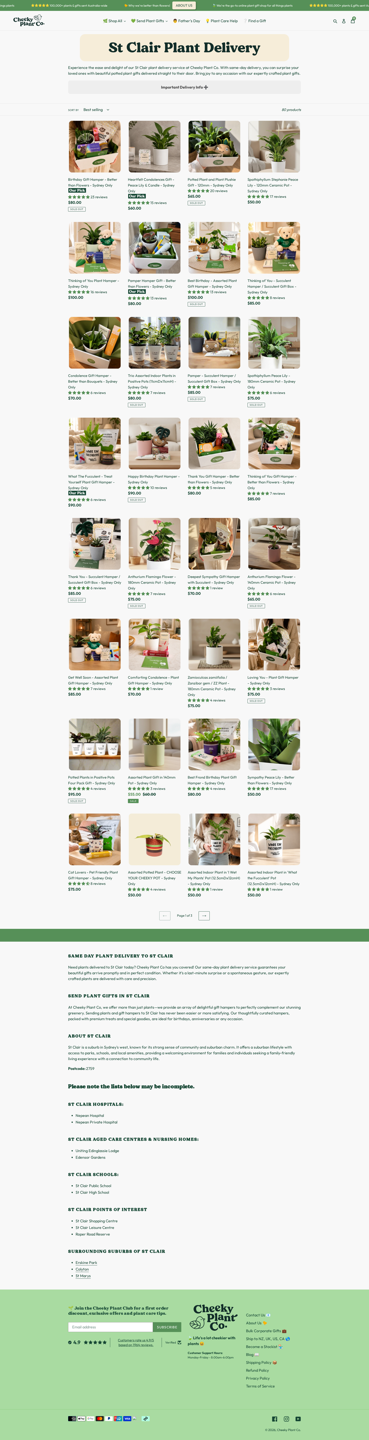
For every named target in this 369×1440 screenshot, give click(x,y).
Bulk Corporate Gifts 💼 (266, 1330)
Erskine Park (86, 1262)
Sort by (73, 110)
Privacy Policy (258, 1378)
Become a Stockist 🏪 (264, 1346)
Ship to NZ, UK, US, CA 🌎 (268, 1338)
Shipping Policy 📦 (261, 1362)
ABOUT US (162, 5)
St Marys (83, 1275)
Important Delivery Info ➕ (184, 87)
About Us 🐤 (256, 1322)
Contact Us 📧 (258, 1315)
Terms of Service (260, 1386)
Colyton (82, 1269)
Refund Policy (257, 1370)
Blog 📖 (252, 1354)
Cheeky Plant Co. (289, 1430)
